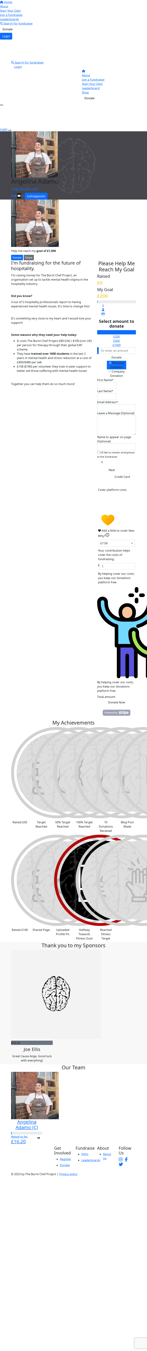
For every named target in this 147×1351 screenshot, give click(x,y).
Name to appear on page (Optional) (114, 439)
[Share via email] (19, 195)
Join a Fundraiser (11, 15)
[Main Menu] (1, 104)
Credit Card (122, 477)
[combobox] (116, 543)
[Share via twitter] (15, 196)
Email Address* (107, 402)
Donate (8, 29)
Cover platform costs (112, 490)
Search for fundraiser (18, 23)
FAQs (84, 1154)
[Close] (9, 130)
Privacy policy (68, 1174)
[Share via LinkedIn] (23, 196)
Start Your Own (10, 11)
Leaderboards (9, 19)
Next (112, 470)
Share (28, 257)
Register (65, 1159)
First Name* (105, 380)
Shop (85, 92)
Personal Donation (117, 365)
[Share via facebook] (12, 196)
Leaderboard (90, 88)
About (4, 6)
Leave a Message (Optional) (115, 413)
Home (7, 2)
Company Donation (117, 374)
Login (6, 36)
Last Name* (105, 391)
